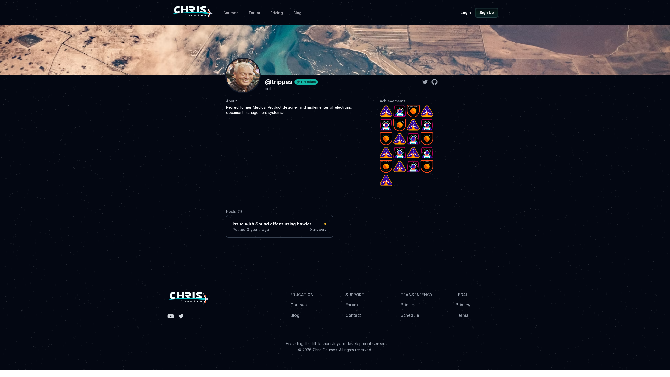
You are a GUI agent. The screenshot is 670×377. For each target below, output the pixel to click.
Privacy (463, 304)
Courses (230, 12)
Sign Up (486, 12)
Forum (254, 12)
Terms (462, 315)
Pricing (276, 12)
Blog (297, 12)
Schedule (410, 315)
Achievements (393, 101)
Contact (353, 315)
